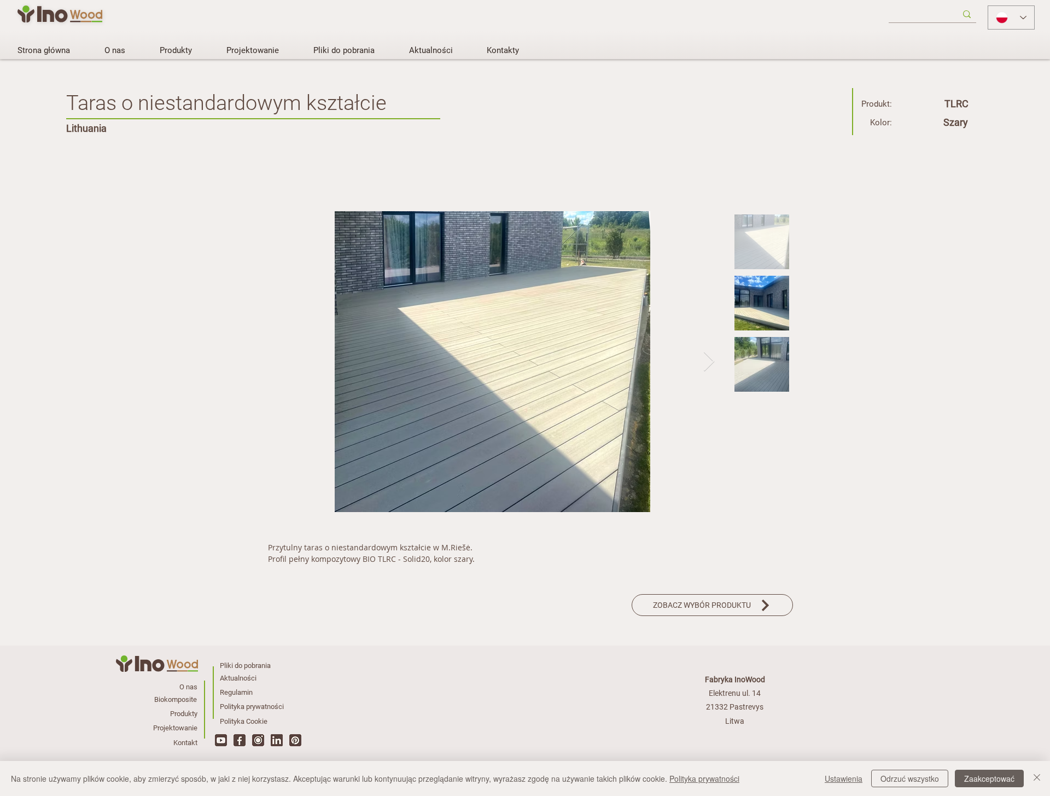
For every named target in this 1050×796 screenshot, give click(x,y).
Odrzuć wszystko (909, 778)
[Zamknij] (1036, 778)
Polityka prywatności (704, 778)
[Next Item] (709, 362)
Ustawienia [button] (843, 778)
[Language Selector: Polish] (1011, 17)
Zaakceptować (989, 778)
